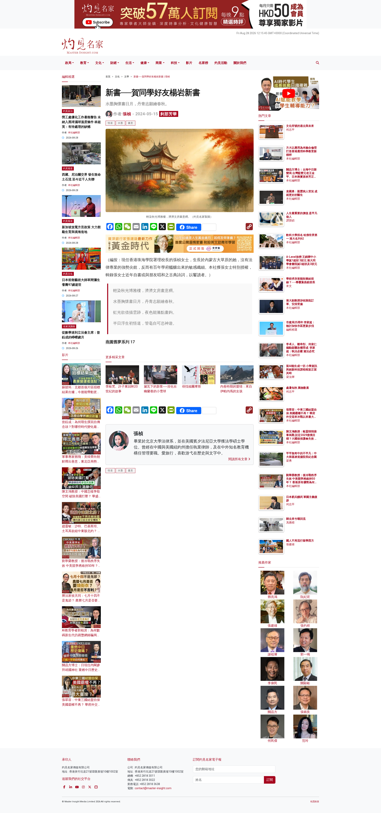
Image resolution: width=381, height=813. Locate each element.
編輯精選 (291, 329)
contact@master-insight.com (153, 788)
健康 (143, 63)
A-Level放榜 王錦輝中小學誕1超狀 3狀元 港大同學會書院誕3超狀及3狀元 (301, 260)
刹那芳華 (168, 114)
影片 (189, 63)
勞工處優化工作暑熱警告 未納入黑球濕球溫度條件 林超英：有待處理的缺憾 (81, 122)
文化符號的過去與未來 (300, 125)
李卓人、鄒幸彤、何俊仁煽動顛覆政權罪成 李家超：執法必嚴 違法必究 (301, 348)
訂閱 (270, 780)
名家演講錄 (69, 326)
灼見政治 (68, 111)
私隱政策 (314, 801)
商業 (159, 63)
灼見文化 (68, 273)
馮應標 (290, 522)
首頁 (108, 76)
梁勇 (289, 460)
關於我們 (240, 63)
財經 (113, 63)
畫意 (130, 123)
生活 (128, 63)
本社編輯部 (74, 132)
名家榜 (203, 63)
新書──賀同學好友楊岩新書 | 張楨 (152, 76)
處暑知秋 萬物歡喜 (297, 387)
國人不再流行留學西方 (300, 540)
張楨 (127, 114)
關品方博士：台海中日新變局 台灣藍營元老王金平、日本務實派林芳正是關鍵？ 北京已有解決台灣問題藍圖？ (301, 177)
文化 (98, 63)
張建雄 (290, 544)
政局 (68, 63)
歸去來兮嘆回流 (296, 518)
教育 (83, 63)
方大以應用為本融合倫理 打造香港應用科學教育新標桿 (301, 151)
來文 (289, 286)
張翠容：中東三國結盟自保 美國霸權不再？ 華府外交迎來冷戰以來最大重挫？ (81, 704)
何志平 (290, 129)
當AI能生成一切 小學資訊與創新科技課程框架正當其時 (301, 369)
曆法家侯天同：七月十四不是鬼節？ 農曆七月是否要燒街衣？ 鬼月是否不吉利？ (81, 600)
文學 (126, 76)
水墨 (120, 123)
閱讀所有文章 (238, 459)
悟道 (110, 123)
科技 (174, 63)
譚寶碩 (290, 220)
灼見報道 (68, 168)
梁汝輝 (290, 376)
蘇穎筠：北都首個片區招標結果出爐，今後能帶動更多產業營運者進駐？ (81, 392)
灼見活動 (221, 63)
